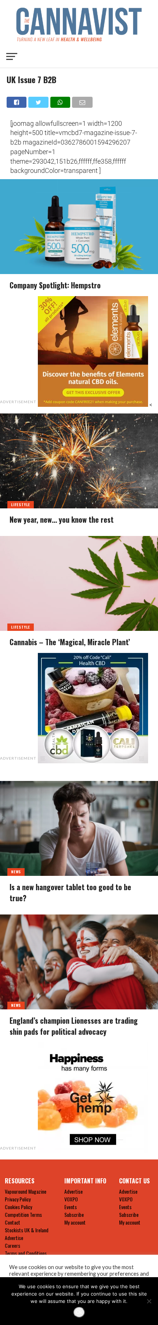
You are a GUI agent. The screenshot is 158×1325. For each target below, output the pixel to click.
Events (70, 1207)
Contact (12, 1222)
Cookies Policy (18, 1207)
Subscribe (74, 1214)
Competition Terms (23, 1214)
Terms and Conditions (26, 1253)
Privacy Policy (17, 1199)
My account (75, 1222)
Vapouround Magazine (25, 1191)
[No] (148, 1301)
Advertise (14, 1237)
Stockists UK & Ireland (27, 1230)
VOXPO (71, 1199)
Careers (12, 1245)
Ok (79, 1312)
